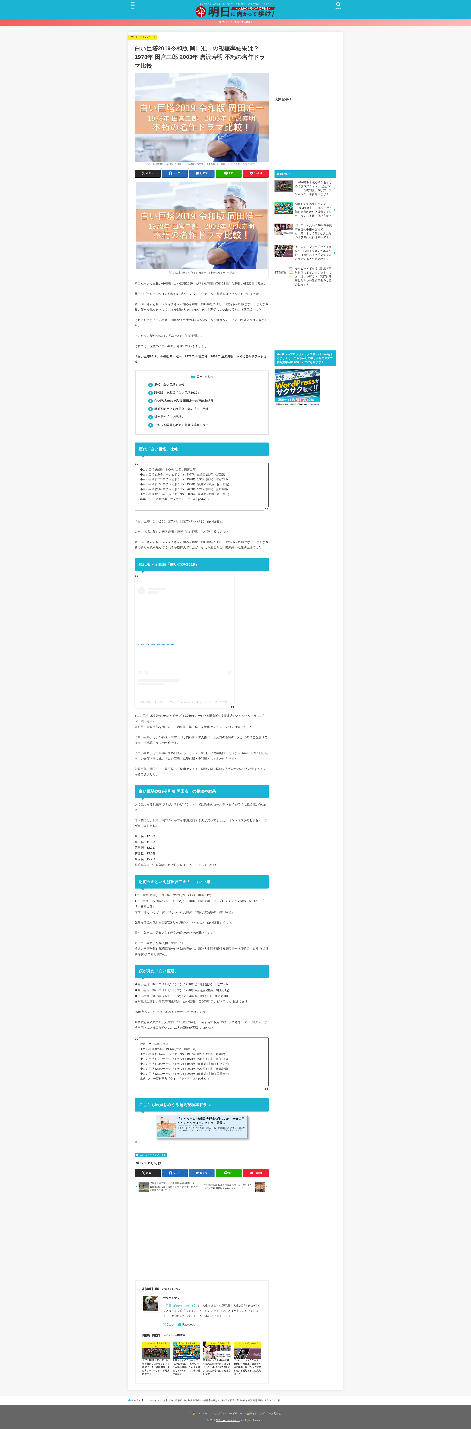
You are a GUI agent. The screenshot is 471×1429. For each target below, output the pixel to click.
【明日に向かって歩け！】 (180, 1305)
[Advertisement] (202, 1236)
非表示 (208, 376)
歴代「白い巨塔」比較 (167, 384)
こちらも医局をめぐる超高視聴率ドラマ (179, 424)
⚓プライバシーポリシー (228, 1413)
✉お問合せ (275, 1413)
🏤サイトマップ (255, 1413)
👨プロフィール (201, 1413)
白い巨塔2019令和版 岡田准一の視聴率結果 (181, 400)
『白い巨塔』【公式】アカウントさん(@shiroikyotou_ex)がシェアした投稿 (183, 702)
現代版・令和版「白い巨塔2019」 (175, 392)
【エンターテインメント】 (142, 37)
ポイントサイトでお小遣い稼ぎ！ (236, 22)
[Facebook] (186, 1324)
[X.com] (169, 1324)
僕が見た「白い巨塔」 (167, 416)
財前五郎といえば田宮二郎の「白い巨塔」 (181, 408)
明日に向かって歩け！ (228, 1420)
